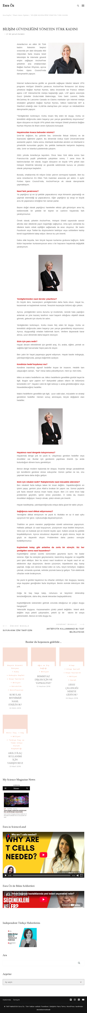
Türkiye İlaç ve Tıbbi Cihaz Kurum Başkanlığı (16, 744)
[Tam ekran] (81, 875)
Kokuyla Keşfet (16, 675)
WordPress (70, 1006)
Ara (5, 955)
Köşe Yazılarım (16, 679)
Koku (16, 672)
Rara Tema (61, 1006)
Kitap (72, 665)
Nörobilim (17, 686)
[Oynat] (6, 875)
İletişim (16, 1000)
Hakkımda (7, 1000)
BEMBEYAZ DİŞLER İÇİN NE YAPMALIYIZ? (43, 679)
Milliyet (17, 683)
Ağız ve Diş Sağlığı (43, 666)
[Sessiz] (78, 875)
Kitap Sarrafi (73, 669)
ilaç (22, 733)
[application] (43, 855)
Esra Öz (8, 5)
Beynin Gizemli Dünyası (15, 666)
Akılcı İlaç (11, 733)
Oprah (73, 680)
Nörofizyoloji (16, 690)
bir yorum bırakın (16, 34)
